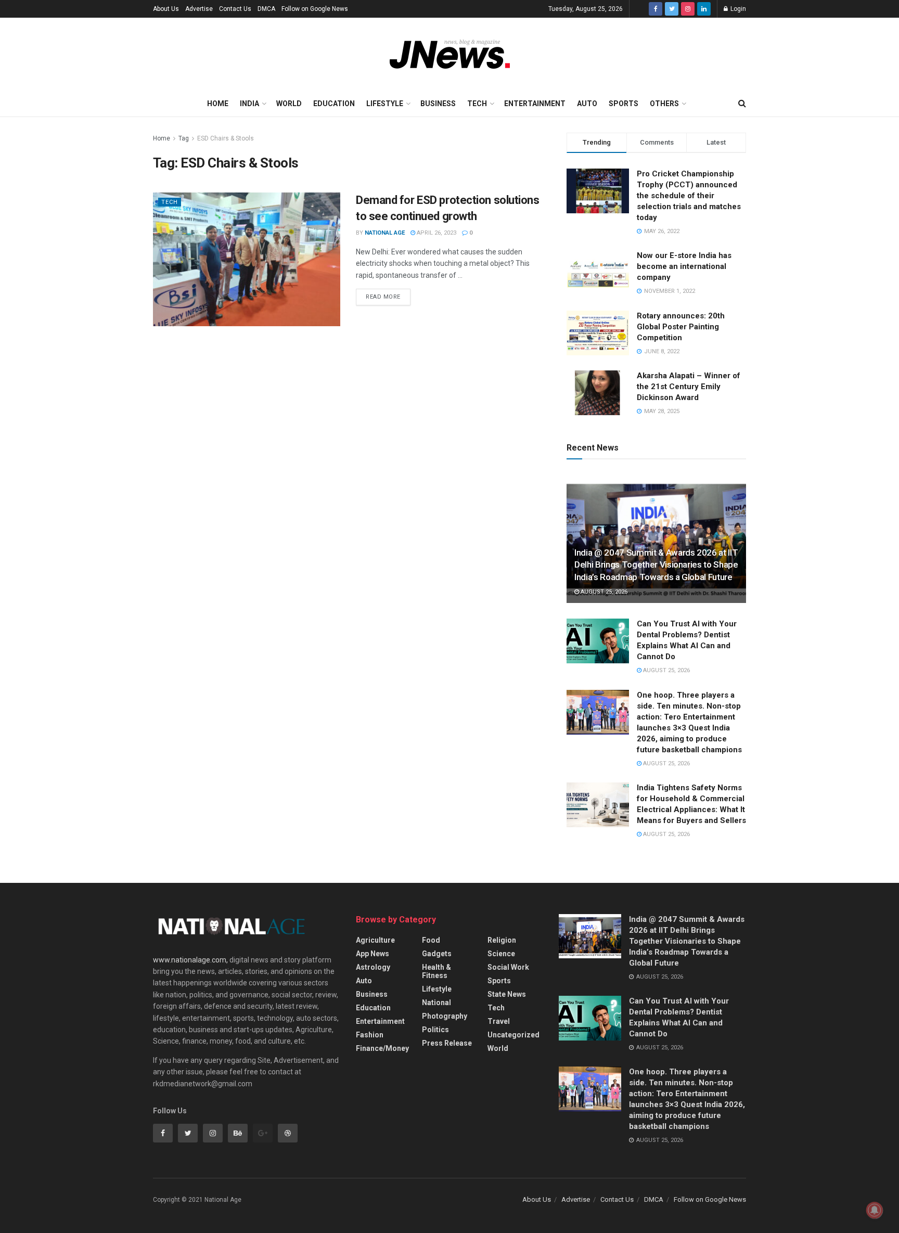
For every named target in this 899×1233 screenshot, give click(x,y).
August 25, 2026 (603, 591)
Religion (501, 940)
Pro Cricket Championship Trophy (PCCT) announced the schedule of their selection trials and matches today (689, 195)
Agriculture (375, 940)
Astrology (373, 967)
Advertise (199, 8)
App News (372, 953)
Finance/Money (382, 1048)
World (289, 103)
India (249, 103)
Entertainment (535, 103)
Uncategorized (513, 1035)
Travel (498, 1021)
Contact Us (235, 8)
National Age (385, 232)
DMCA (266, 8)
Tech (477, 103)
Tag (183, 138)
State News (506, 994)
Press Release (447, 1043)
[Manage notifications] (874, 1210)
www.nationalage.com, (190, 960)
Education (334, 103)
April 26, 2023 (435, 232)
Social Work (508, 967)
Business (438, 103)
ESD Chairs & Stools (225, 138)
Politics (435, 1029)
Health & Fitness (436, 971)
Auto (587, 103)
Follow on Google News (314, 8)
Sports (623, 103)
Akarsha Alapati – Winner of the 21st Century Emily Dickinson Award (688, 386)
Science (501, 953)
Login (737, 8)
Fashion (369, 1035)
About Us (166, 8)
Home (217, 103)
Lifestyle (384, 103)
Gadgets (437, 953)
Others (664, 103)
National (436, 1002)
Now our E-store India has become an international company (684, 266)
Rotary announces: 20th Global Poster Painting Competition (681, 326)
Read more (383, 296)
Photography (444, 1016)
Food (431, 940)
